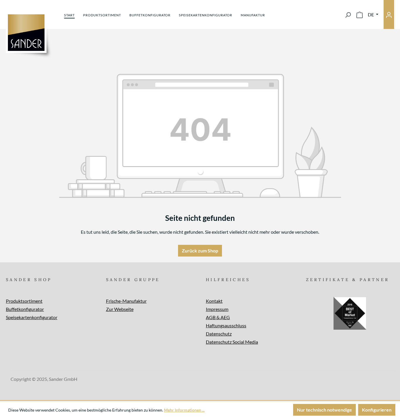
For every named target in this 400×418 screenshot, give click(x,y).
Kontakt (214, 301)
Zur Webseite (120, 309)
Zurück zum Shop (200, 250)
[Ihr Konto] (389, 14)
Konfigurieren (377, 409)
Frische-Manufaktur (126, 301)
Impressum (217, 309)
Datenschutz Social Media (232, 342)
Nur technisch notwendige (324, 409)
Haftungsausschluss (226, 325)
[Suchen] (348, 14)
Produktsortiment (24, 301)
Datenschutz (219, 333)
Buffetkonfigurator (25, 309)
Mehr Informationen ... (184, 409)
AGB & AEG (218, 317)
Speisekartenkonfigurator (31, 317)
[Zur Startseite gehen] (26, 32)
